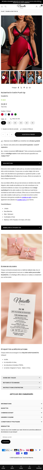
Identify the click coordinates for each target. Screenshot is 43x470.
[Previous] (3, 77)
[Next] (39, 77)
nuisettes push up (22, 200)
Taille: (10, 119)
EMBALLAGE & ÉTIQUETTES (12, 228)
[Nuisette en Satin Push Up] (5, 77)
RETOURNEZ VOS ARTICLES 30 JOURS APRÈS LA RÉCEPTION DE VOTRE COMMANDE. (21, 2)
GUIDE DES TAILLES (9, 378)
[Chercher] (5, 6)
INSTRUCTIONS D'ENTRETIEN (13, 388)
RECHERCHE (39, 468)
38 (15, 123)
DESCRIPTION (8, 163)
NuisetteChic (4, 96)
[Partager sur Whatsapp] (27, 87)
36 (9, 123)
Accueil (2, 11)
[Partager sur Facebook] (18, 87)
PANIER (29, 468)
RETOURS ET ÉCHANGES (11, 383)
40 (21, 123)
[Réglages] (36, 6)
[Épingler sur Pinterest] (24, 87)
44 (32, 123)
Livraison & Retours (27, 129)
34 (3, 123)
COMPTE (12, 468)
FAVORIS (21, 468)
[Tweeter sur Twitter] (21, 87)
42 (26, 123)
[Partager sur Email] (30, 87)
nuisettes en (25, 197)
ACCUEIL (3, 468)
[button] (40, 6)
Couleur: (6, 111)
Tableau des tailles (16, 119)
